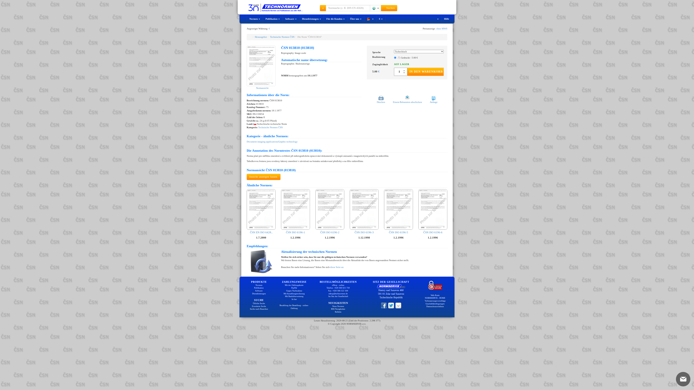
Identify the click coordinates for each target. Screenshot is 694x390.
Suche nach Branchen (259, 309)
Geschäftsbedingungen (435, 304)
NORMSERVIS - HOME (435, 298)
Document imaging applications (262, 141)
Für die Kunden (334, 19)
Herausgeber (261, 37)
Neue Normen (338, 306)
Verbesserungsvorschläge (435, 301)
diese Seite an (337, 267)
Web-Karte (435, 295)
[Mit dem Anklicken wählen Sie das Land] (375, 8)
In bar (294, 299)
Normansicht (262, 88)
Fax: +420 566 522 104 (338, 291)
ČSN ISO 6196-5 (398, 232)
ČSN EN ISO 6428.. (261, 232)
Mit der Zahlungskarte (294, 285)
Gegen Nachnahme (294, 291)
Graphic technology (288, 141)
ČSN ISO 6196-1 (295, 232)
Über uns (355, 19)
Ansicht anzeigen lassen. (263, 177)
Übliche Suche (259, 303)
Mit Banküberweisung (294, 296)
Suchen (390, 8)
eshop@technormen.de (338, 293)
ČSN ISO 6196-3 (364, 232)
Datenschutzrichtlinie (435, 306)
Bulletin (338, 312)
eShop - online (338, 285)
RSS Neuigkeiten (338, 309)
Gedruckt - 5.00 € (409, 57)
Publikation (271, 19)
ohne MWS (441, 28)
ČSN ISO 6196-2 (329, 232)
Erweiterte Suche (259, 306)
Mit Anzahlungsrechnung (294, 293)
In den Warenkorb (426, 71)
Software (290, 19)
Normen (253, 19)
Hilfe (446, 19)
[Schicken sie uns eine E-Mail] (398, 305)
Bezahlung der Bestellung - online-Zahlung (294, 306)
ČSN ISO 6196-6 (432, 232)
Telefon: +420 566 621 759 (338, 288)
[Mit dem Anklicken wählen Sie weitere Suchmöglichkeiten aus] (323, 8)
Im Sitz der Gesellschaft (338, 296)
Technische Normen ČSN (282, 37)
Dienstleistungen (310, 19)
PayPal (294, 288)
